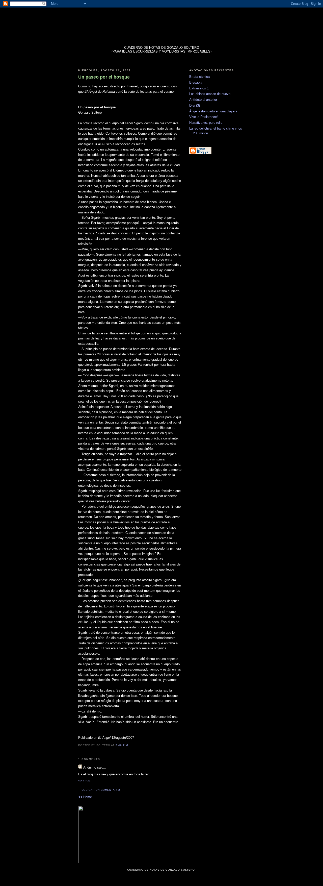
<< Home (85, 797)
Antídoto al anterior (203, 100)
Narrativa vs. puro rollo (205, 123)
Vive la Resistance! (203, 117)
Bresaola (195, 82)
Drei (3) (194, 105)
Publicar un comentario (100, 790)
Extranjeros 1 (199, 88)
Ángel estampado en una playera (213, 111)
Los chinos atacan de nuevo (209, 94)
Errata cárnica (199, 77)
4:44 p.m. (85, 780)
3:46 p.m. (122, 745)
